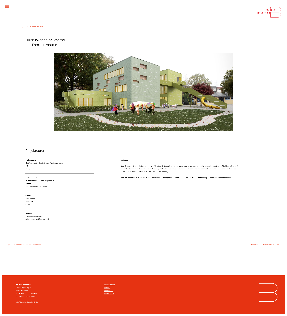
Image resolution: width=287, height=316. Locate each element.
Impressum (108, 290)
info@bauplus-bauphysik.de (27, 302)
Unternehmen (109, 285)
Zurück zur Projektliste (34, 26)
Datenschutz (109, 293)
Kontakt (107, 288)
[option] (143, 93)
